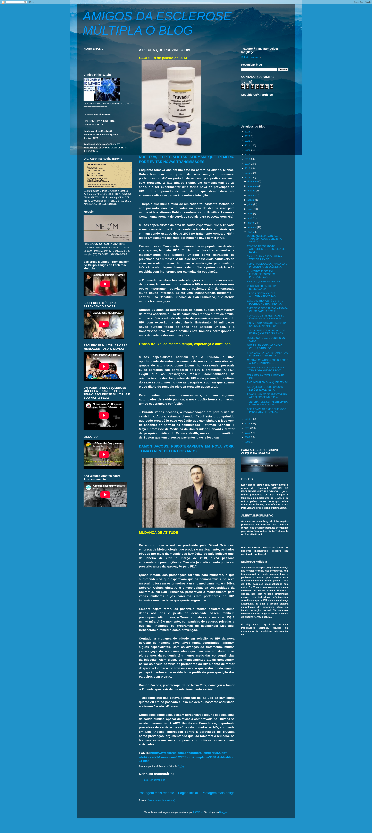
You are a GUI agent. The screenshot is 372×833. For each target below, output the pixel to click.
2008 (248, 442)
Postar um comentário (154, 780)
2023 (248, 136)
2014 (248, 177)
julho (250, 204)
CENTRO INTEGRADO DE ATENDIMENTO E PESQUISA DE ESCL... (266, 249)
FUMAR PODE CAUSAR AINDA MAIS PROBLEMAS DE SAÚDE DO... (267, 265)
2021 (248, 145)
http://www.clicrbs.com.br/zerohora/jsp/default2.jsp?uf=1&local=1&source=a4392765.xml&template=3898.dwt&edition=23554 (187, 757)
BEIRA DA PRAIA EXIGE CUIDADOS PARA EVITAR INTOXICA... (266, 410)
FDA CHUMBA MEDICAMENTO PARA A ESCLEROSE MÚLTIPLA (267, 395)
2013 (248, 419)
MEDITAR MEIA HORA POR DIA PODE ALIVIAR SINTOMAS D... (267, 361)
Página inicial (188, 793)
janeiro (251, 232)
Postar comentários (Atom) (161, 800)
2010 (248, 432)
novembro (252, 186)
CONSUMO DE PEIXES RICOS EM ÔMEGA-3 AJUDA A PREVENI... (265, 317)
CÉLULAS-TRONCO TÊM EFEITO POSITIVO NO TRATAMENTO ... (265, 302)
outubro (251, 190)
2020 (248, 150)
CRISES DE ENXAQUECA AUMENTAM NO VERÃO (261, 294)
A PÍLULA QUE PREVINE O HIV (264, 281)
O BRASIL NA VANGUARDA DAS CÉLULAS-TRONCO (264, 346)
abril (250, 218)
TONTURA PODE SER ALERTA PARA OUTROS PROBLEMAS (267, 403)
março (250, 222)
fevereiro (252, 227)
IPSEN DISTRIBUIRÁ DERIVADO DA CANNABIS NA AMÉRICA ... (266, 324)
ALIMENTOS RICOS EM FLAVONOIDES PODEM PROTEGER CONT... (261, 274)
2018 (248, 159)
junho (250, 209)
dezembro (252, 181)
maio (250, 213)
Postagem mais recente (156, 793)
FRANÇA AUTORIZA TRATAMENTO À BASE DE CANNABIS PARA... (267, 354)
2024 (248, 131)
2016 (248, 168)
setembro (252, 195)
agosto (251, 200)
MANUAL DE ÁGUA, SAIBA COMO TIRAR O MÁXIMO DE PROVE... (265, 369)
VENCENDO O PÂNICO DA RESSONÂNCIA (261, 287)
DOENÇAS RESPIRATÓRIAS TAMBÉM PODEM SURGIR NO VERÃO (264, 239)
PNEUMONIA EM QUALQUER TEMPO (267, 382)
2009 (248, 437)
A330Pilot (198, 812)
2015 (248, 173)
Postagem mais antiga (218, 793)
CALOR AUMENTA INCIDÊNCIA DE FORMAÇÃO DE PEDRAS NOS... (266, 332)
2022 (248, 140)
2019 (248, 154)
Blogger (223, 812)
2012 (248, 423)
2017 (248, 163)
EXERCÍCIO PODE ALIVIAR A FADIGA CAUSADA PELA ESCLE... (267, 309)
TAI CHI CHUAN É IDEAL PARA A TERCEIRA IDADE (264, 257)
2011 (247, 428)
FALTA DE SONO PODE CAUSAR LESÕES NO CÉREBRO (265, 388)
